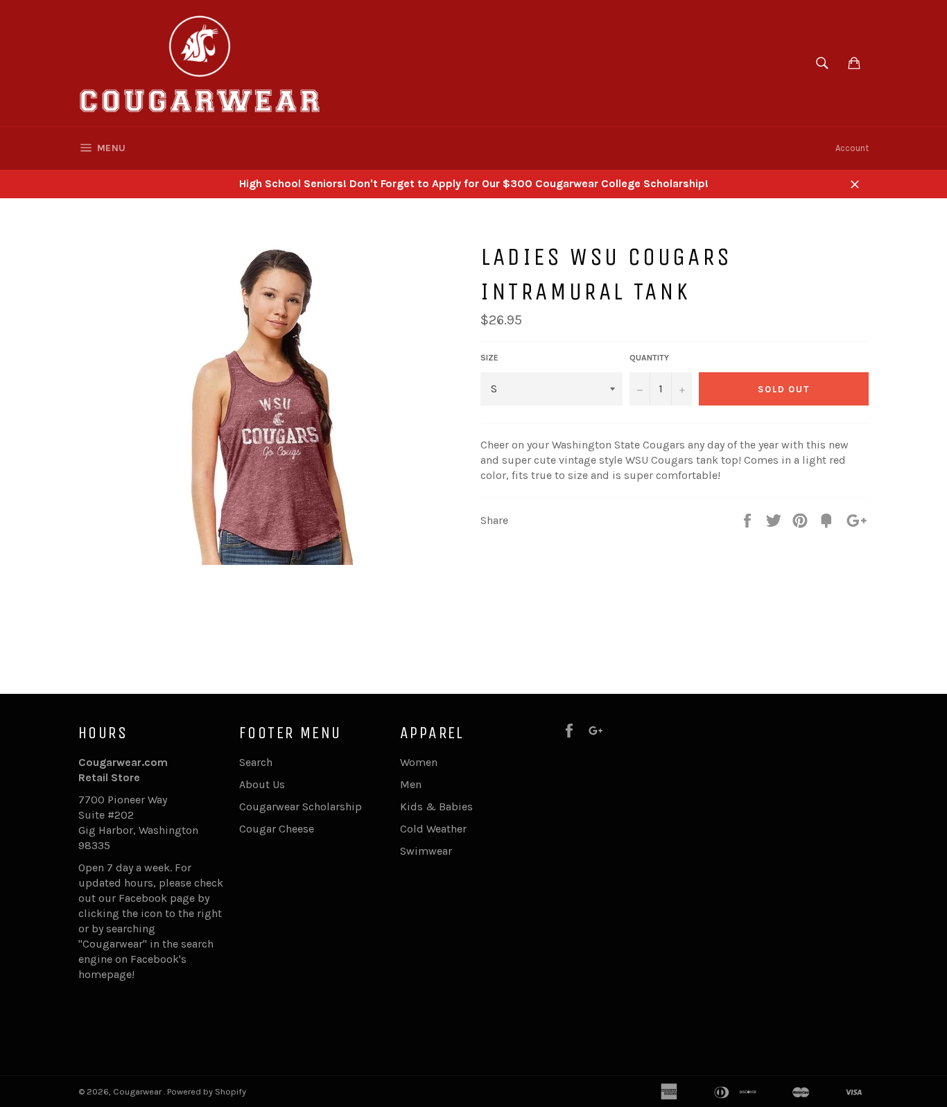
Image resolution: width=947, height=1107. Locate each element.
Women (418, 762)
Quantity (649, 358)
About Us (262, 784)
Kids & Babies (436, 806)
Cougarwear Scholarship (300, 806)
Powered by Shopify (206, 1091)
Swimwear (426, 850)
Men (411, 784)
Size (489, 358)
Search (255, 762)
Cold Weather (433, 828)
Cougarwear (138, 1091)
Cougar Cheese (276, 828)
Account (852, 148)
